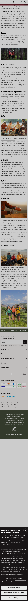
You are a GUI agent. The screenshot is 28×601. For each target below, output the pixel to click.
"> (16, 557)
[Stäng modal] (25, 530)
